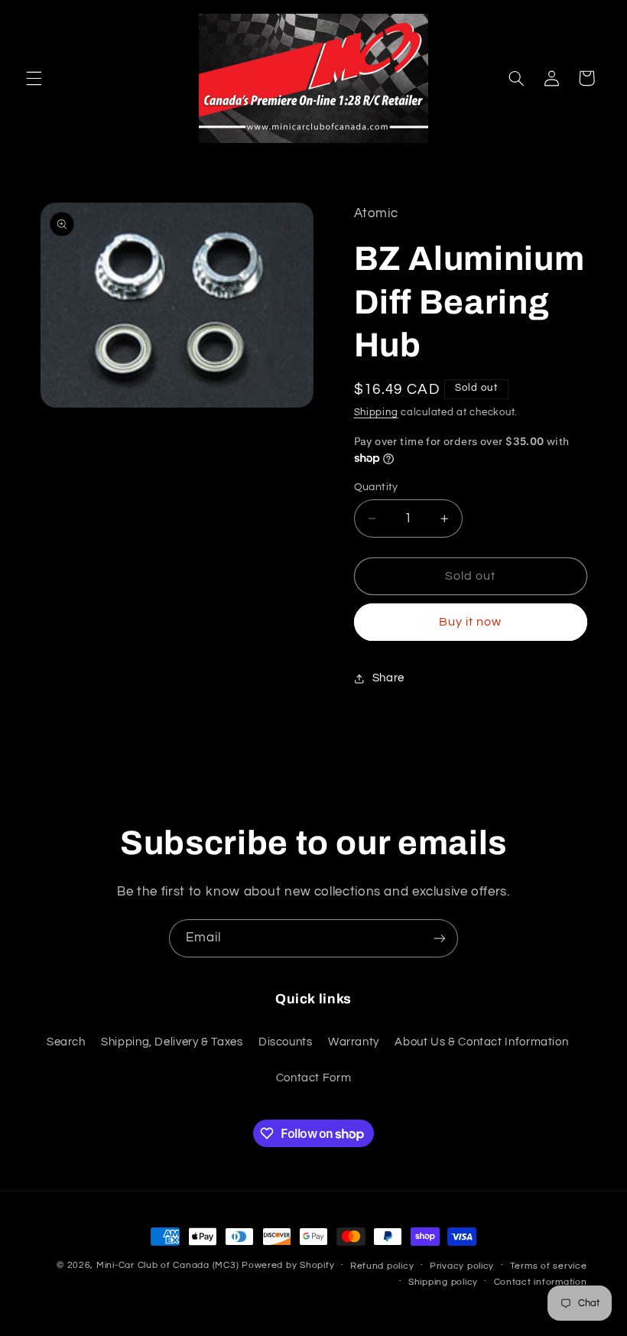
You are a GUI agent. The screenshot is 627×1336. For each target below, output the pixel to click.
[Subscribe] (439, 938)
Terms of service (548, 1266)
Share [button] (388, 678)
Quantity (376, 487)
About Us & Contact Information (481, 1042)
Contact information (540, 1282)
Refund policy (382, 1266)
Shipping (376, 413)
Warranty (353, 1042)
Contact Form (314, 1078)
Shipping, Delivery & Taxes (171, 1042)
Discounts (285, 1042)
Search (66, 1042)
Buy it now (470, 622)
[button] (33, 78)
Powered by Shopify (288, 1265)
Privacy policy (462, 1266)
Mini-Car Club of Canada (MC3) (167, 1265)
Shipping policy (443, 1282)
